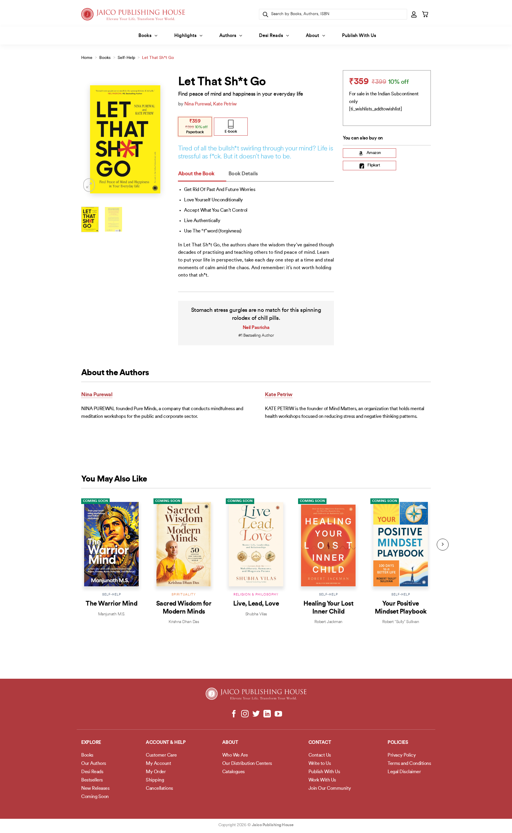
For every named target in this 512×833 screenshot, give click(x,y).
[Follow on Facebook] (234, 714)
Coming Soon (95, 501)
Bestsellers (92, 780)
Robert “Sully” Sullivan (400, 622)
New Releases (95, 788)
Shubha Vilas (256, 614)
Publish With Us (359, 35)
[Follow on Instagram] (245, 714)
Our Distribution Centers (247, 763)
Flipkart (373, 165)
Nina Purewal (197, 104)
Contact (319, 742)
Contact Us (319, 755)
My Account (158, 763)
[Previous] (90, 139)
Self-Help (126, 58)
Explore (91, 742)
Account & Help (165, 742)
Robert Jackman (328, 622)
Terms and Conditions (409, 763)
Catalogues (233, 772)
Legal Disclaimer (404, 772)
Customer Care (161, 755)
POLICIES (398, 742)
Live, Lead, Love (256, 604)
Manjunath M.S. (111, 614)
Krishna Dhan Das (184, 622)
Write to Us (319, 763)
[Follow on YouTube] (278, 714)
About (312, 35)
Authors (227, 35)
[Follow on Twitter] (256, 714)
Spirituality (184, 594)
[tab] (202, 174)
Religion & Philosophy (256, 594)
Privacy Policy (402, 755)
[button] (414, 14)
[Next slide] (443, 544)
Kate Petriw (225, 104)
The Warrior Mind (111, 604)
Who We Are (235, 755)
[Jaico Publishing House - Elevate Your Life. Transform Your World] (133, 14)
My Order (156, 772)
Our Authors (93, 763)
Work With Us (322, 780)
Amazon (374, 153)
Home (86, 58)
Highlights (185, 35)
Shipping (155, 780)
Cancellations (159, 788)
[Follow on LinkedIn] (267, 714)
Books (144, 35)
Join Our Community (329, 788)
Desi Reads (271, 35)
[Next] (160, 139)
